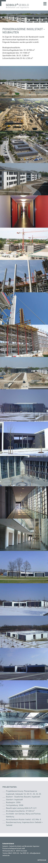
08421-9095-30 (13, 853)
